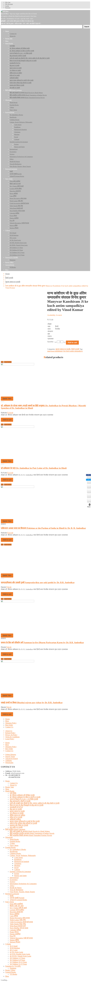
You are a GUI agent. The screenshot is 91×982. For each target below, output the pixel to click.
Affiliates (8, 761)
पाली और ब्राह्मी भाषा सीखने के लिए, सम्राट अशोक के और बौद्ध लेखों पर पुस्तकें (34, 803)
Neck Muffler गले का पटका (19, 928)
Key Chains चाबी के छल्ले (18, 908)
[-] (55, 342)
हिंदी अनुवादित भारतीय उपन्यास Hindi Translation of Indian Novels (32, 833)
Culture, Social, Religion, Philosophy (23, 855)
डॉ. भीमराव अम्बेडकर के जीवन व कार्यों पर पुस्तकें (25, 797)
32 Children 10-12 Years (18, 962)
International (14, 878)
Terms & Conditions (12, 737)
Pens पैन (12, 936)
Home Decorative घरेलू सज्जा (20, 918)
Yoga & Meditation (16, 890)
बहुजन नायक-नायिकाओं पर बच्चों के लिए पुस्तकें (25, 821)
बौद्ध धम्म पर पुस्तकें (16, 809)
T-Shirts (8, 944)
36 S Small (13, 946)
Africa (12, 886)
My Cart (7, 2)
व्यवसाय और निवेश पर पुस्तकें (19, 825)
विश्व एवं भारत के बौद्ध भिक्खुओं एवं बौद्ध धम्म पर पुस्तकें (26, 805)
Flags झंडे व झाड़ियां (16, 904)
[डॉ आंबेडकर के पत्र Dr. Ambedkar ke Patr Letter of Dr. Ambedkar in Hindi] (17, 427)
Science (12, 882)
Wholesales (9, 763)
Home (7, 274)
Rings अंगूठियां (14, 914)
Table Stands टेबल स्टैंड (18, 924)
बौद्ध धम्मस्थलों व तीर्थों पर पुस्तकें (20, 801)
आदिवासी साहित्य (15, 819)
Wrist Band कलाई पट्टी (18, 926)
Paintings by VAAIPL (13, 966)
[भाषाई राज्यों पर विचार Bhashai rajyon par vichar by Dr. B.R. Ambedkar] (17, 662)
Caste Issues (18, 857)
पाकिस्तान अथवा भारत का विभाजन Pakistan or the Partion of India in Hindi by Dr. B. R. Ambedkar (43, 528)
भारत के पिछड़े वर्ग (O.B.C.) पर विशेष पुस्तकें (24, 799)
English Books (15, 841)
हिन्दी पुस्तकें (9, 278)
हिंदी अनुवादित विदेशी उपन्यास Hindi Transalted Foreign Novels (31, 835)
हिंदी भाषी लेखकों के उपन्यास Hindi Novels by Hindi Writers (30, 831)
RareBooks (14, 851)
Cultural (17, 870)
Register (7, 7)
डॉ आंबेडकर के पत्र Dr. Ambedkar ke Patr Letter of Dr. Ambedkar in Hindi (34, 468)
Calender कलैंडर (15, 930)
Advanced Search (11, 759)
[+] (64, 342)
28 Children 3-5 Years (17, 958)
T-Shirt (12, 843)
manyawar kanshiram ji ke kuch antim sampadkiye (65, 351)
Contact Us (9, 727)
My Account (9, 4)
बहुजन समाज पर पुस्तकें (12, 282)
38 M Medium (15, 948)
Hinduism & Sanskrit (21, 861)
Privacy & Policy (11, 735)
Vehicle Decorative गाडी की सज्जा (21, 938)
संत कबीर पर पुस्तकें (16, 827)
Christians (17, 863)
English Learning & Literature (20, 872)
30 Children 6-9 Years (17, 960)
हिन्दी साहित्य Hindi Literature (15, 829)
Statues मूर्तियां (14, 940)
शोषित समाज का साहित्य (17, 815)
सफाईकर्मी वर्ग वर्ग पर (16, 807)
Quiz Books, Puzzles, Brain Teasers (22, 892)
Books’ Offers (10, 970)
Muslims (17, 866)
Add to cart (72, 342)
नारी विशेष (13, 793)
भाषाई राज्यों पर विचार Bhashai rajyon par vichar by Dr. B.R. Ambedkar (32, 702)
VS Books (13, 974)
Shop (7, 789)
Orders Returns (10, 754)
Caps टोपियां (14, 916)
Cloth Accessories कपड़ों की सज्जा (21, 922)
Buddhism (17, 859)
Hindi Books (9, 791)
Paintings (13, 968)
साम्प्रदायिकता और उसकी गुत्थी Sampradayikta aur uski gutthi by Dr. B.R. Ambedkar (38, 582)
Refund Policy (10, 733)
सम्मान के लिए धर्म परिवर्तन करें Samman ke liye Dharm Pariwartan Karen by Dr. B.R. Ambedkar (42, 642)
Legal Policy (9, 739)
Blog (7, 721)
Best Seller (9, 725)
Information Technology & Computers (23, 884)
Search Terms (10, 756)
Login (7, 6)
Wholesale (9, 837)
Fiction (16, 874)
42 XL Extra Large (16, 952)
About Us (8, 731)
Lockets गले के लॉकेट (17, 910)
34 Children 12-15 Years (18, 964)
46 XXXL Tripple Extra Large (20, 956)
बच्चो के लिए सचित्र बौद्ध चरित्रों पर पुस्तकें (23, 823)
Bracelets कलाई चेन (16, 912)
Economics (14, 880)
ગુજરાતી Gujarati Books (18, 900)
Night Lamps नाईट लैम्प (18, 920)
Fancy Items (14, 845)
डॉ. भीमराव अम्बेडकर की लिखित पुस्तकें (22, 795)
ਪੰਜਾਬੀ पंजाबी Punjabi (17, 898)
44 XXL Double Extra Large (20, 954)
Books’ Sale (9, 787)
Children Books (15, 853)
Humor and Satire (20, 876)
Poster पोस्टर (14, 932)
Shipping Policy (11, 723)
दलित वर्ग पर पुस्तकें (16, 817)
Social (16, 868)
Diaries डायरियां (15, 934)
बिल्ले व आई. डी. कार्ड (16, 906)
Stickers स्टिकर (15, 942)
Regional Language (12, 894)
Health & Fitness (16, 888)
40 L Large (14, 950)
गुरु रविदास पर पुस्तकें (17, 813)
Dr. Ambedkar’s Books (18, 849)
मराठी (11, 896)
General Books (10, 972)
